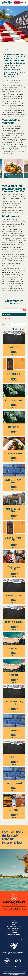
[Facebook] (18, 940)
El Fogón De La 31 (13, 373)
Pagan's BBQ (13, 810)
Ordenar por (4, 324)
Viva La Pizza (13, 347)
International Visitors (13, 934)
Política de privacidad (7, 973)
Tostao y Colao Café (13, 783)
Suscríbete (13, 883)
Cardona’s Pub (13, 730)
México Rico (13, 675)
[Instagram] (22, 940)
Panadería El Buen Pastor (13, 568)
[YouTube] (25, 940)
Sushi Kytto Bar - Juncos (13, 510)
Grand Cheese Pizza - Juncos (13, 481)
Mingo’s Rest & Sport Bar (13, 539)
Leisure (14, 920)
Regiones (8, 49)
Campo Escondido (13, 595)
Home (3, 49)
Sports (14, 924)
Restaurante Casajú (13, 622)
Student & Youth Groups (14, 926)
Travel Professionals (14, 928)
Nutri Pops (13, 757)
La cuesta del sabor (13, 400)
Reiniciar (5, 318)
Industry (14, 932)
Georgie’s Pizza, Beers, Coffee (13, 702)
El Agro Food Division (13, 453)
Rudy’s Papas (13, 426)
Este (12, 49)
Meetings (14, 922)
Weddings (14, 930)
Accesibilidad (15, 974)
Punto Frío (13, 648)
